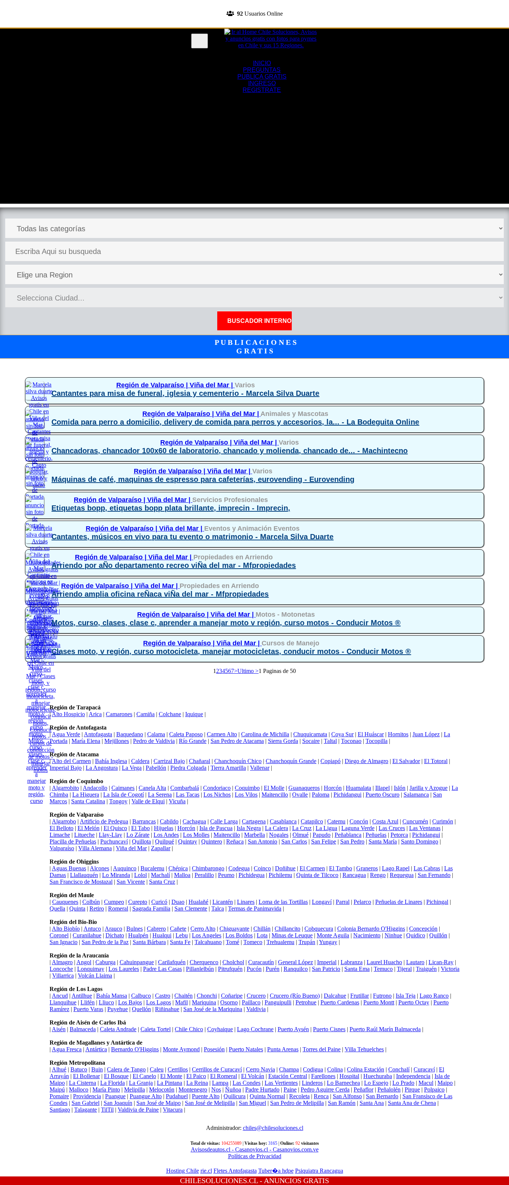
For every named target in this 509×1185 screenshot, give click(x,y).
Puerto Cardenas (339, 1002)
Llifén (87, 1002)
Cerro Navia (260, 1069)
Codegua (239, 868)
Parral (343, 902)
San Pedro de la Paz (105, 942)
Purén (272, 969)
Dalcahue (335, 995)
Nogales (278, 835)
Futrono (382, 995)
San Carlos (294, 841)
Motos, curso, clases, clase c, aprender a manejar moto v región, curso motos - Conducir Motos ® (226, 623)
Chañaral (199, 761)
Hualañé (198, 902)
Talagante (85, 1109)
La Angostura (102, 768)
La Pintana (169, 1083)
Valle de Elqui (148, 801)
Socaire (311, 741)
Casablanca (283, 821)
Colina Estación (365, 1069)
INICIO (262, 63)
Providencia (87, 1096)
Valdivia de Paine (138, 1109)
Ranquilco (296, 969)
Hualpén (138, 935)
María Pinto (106, 1089)
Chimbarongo (208, 868)
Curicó (159, 902)
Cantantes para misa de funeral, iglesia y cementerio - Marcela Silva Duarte (185, 393)
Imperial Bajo (66, 768)
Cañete (178, 928)
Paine (290, 1089)
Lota (262, 935)
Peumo (226, 875)
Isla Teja (405, 995)
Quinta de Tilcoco (317, 875)
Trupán (306, 942)
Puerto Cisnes (329, 1029)
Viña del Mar (131, 848)
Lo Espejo (376, 1083)
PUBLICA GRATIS (262, 76)
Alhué (59, 1069)
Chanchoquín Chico (238, 761)
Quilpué (164, 841)
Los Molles (196, 835)
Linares (246, 902)
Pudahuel (177, 1096)
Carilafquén (172, 962)
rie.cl (206, 1170)
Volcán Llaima (95, 975)
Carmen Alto (222, 734)
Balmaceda (83, 1029)
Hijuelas (163, 828)
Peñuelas (376, 835)
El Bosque (116, 1076)
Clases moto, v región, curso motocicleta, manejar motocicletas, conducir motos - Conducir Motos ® (231, 651)
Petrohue (305, 1002)
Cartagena (254, 821)
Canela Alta (152, 788)
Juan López (426, 734)
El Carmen (312, 868)
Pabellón (156, 768)
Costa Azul (385, 821)
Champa (289, 1069)
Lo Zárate (137, 835)
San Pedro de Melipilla (297, 1103)
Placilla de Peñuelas (73, 841)
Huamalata (358, 788)
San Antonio (262, 841)
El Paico (196, 1076)
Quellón (141, 1009)
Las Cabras (427, 868)
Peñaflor (363, 1089)
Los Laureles (123, 969)
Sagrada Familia (151, 908)
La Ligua (326, 828)
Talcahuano (208, 942)
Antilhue (82, 995)
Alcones (99, 868)
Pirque (412, 1089)
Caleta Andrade (118, 1029)
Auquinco (124, 868)
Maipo (445, 1083)
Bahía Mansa (111, 995)
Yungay (328, 942)
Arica (95, 714)
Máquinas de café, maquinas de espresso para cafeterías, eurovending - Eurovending (202, 479)
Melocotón (161, 1089)
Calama (156, 734)
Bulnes (134, 928)
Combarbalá (184, 788)
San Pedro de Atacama (237, 741)
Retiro (96, 908)
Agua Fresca (67, 1049)
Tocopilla (377, 741)
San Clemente (190, 908)
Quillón (438, 935)
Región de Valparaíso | (153, 385)
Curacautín (261, 962)
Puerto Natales (246, 1049)
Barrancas (144, 821)
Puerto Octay (413, 1002)
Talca (217, 908)
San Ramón (341, 1103)
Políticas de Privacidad (254, 1156)
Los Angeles (206, 935)
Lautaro (415, 962)
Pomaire (59, 1096)
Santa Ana (372, 1103)
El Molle (274, 788)
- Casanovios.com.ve (293, 1149)
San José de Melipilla (210, 1103)
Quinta (77, 908)
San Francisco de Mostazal (81, 882)
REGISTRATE (254, 24)
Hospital (349, 1076)
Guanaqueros (304, 788)
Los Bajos (130, 1002)
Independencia (413, 1076)
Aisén (59, 1029)
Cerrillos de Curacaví (217, 1069)
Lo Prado (403, 1083)
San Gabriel (85, 1103)
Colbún (91, 902)
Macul (425, 1083)
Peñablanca (348, 835)
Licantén (222, 902)
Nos (216, 1089)
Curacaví (424, 1069)
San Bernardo (382, 1096)
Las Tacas (187, 794)
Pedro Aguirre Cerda (325, 1089)
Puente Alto (205, 1096)
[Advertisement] (254, 151)
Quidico (415, 935)
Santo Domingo (419, 841)
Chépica (178, 868)
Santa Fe (180, 942)
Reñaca (235, 841)
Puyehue (117, 1009)
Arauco (113, 928)
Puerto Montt (378, 1002)
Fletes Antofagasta (235, 1170)
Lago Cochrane (255, 1029)
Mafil (181, 1002)
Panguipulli (278, 1002)
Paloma (320, 794)
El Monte (171, 1076)
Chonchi (207, 995)
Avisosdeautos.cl (210, 1149)
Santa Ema (357, 969)
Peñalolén (389, 1089)
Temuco (383, 969)
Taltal (330, 741)
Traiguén (426, 969)
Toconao (351, 741)
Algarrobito (65, 788)
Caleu (157, 1069)
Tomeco (252, 942)
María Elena (86, 741)
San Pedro (352, 841)
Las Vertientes (281, 1083)
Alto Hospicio (68, 714)
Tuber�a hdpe (276, 1170)
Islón (399, 788)
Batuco (78, 1069)
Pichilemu (280, 875)
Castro (162, 995)
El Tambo (340, 868)
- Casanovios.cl (249, 1149)
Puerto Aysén (293, 1029)
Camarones (119, 714)
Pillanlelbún (200, 969)
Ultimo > (248, 671)
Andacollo (95, 788)
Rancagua (354, 875)
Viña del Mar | (212, 385)
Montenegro (192, 1089)
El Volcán (252, 1076)
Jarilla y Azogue (429, 788)
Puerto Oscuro (382, 794)
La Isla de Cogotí (123, 794)
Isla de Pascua (216, 828)
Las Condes (246, 1083)
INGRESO (262, 83)
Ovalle (300, 794)
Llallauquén (84, 875)
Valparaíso (62, 848)
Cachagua (194, 821)
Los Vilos (246, 794)
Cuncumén (415, 821)
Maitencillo (275, 794)
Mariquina (204, 1002)
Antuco (92, 928)
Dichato (114, 935)
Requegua (402, 875)
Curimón (442, 821)
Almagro (62, 962)
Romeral (118, 908)
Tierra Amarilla (228, 768)
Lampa (220, 1083)
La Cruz (302, 828)
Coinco (262, 868)
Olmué (301, 835)
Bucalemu (152, 868)
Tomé (232, 942)
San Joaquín (118, 1103)
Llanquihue (63, 1002)
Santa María (383, 841)
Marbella (254, 835)
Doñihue (285, 868)
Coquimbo (247, 788)
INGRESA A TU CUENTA (254, 3)
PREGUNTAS (262, 70)
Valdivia (256, 1009)
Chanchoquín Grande (291, 761)
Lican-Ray (441, 962)
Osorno (229, 1002)
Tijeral (404, 969)
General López (295, 962)
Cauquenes (65, 902)
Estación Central (287, 1076)
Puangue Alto (146, 1096)
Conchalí (399, 1069)
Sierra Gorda (283, 741)
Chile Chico (189, 1029)
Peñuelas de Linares (398, 902)
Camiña (145, 714)
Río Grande (192, 741)
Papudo (322, 835)
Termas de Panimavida (254, 908)
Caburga (105, 962)
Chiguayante (234, 928)
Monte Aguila (333, 935)
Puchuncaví (114, 841)
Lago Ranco (434, 995)
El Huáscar (371, 734)
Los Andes (166, 835)
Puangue (115, 1096)
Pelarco (362, 902)
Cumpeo (114, 902)
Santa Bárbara (149, 942)
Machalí (160, 875)
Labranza (352, 962)
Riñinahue (167, 1009)
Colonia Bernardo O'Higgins (371, 928)
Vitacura (173, 1109)
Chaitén (183, 995)
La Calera (276, 828)
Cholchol (233, 962)
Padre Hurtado (262, 1089)
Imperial (326, 962)
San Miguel (252, 1103)
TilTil (107, 1109)
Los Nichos (217, 794)
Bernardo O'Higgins (135, 1049)
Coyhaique (220, 1029)
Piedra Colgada (188, 768)
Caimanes (123, 788)
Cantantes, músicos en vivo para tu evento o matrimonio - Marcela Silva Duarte (192, 537)
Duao (177, 902)
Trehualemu (280, 942)
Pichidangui (347, 794)
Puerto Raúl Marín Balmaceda (385, 1029)
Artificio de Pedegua (104, 821)
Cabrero (156, 928)
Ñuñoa (233, 1089)
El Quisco (115, 828)
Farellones (323, 1076)
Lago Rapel (396, 868)
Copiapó (330, 761)
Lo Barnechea (343, 1083)
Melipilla (134, 1089)
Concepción (423, 928)
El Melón (88, 828)
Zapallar (160, 848)
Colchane (170, 714)
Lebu (182, 935)
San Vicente (131, 882)
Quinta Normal (267, 1096)
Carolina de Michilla (265, 734)
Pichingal (437, 902)
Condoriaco (217, 788)
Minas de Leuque (292, 935)
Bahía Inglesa (111, 761)
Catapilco (312, 821)
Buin (97, 1069)
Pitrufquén (230, 969)
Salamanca (416, 794)
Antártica (96, 1049)
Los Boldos (239, 935)
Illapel (382, 788)
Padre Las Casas (162, 969)
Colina (335, 1069)
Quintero (211, 841)
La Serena (160, 794)
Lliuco (106, 1002)
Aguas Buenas (69, 868)
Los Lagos (158, 1002)
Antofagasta (98, 734)
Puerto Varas (88, 1009)
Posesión (214, 1049)
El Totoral (436, 761)
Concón (359, 821)
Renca (321, 1096)
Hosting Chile (182, 1170)
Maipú (57, 1089)
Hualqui (161, 935)
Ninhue (393, 935)
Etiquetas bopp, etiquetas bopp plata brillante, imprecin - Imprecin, (170, 508)
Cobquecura (318, 928)
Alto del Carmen (71, 761)
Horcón (333, 788)
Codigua (313, 1069)
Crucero (256, 995)
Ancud (60, 995)
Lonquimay (90, 969)
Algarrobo (64, 821)
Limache (60, 835)
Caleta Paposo (186, 734)
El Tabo (140, 828)
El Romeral (223, 1076)
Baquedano (129, 734)
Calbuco (141, 995)
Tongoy (118, 801)
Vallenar (259, 768)
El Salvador (406, 761)
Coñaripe (232, 995)
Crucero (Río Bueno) (295, 995)
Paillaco (251, 1002)
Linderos (312, 1083)
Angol (83, 962)
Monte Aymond (181, 1049)
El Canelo (144, 1076)
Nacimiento (366, 935)
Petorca (399, 835)
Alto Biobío (66, 928)
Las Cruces (392, 828)
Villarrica (63, 975)
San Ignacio (64, 942)
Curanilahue (87, 935)
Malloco (78, 1089)
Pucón (254, 969)
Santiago (60, 1109)
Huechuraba (377, 1076)
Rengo (378, 875)
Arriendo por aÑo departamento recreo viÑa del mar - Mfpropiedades (173, 565)
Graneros (367, 868)
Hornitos (398, 734)
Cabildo (169, 821)
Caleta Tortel (155, 1029)
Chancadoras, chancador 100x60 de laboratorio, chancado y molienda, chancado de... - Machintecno (229, 451)
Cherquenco (204, 962)
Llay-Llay (110, 835)
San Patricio (326, 969)
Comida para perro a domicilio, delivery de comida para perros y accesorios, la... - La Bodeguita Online (235, 422)
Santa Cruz (162, 882)
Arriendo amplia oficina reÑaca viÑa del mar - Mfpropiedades (160, 594)
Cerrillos (178, 1069)
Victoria (450, 969)
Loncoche (61, 969)
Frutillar (359, 995)
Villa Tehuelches (364, 1049)
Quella (57, 908)
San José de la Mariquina (212, 1009)
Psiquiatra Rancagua (319, 1170)
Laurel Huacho (384, 962)
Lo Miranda (116, 875)
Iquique (194, 714)
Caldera (140, 761)
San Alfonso (347, 1096)
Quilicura (235, 1096)
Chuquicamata (310, 734)
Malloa (182, 875)
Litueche (84, 835)
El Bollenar (86, 1076)
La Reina (197, 1083)
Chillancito (287, 928)
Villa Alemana (95, 848)
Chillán (262, 928)
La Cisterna (82, 1083)
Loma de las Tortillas (283, 902)
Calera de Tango (126, 1069)
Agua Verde (66, 734)
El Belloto (61, 828)
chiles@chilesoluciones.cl (273, 1128)
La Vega (132, 768)
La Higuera (85, 794)
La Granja (141, 1083)
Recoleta (299, 1096)
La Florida (112, 1083)
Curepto (137, 902)
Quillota (141, 841)
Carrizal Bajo (169, 761)
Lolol (140, 875)
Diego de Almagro (366, 761)
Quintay (187, 841)
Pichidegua (251, 875)
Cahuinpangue (137, 962)
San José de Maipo (158, 1103)
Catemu (336, 821)
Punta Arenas (282, 1049)
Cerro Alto (202, 928)
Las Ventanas (424, 828)
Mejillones (116, 741)
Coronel (59, 935)
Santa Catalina (88, 801)
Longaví (322, 902)
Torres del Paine (322, 1049)
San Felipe (323, 841)
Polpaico (434, 1089)
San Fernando (434, 875)
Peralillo (204, 875)
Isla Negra (249, 828)
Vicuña (177, 801)
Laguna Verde (357, 828)
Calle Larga (224, 821)
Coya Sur (342, 734)
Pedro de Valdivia (154, 741)
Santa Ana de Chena (412, 1103)
